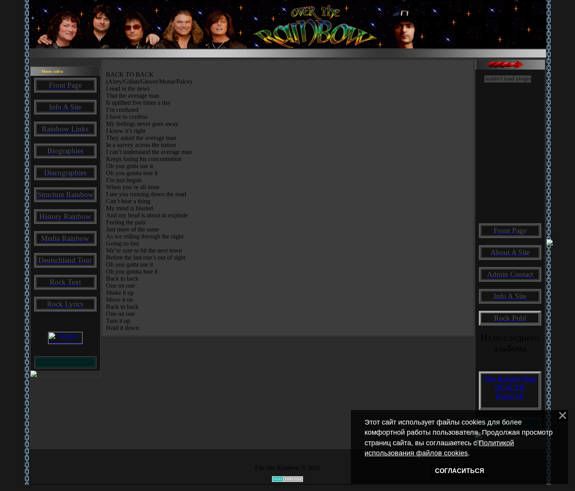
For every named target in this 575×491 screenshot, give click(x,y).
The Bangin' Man (510, 379)
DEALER (510, 387)
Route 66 (510, 396)
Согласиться (459, 471)
